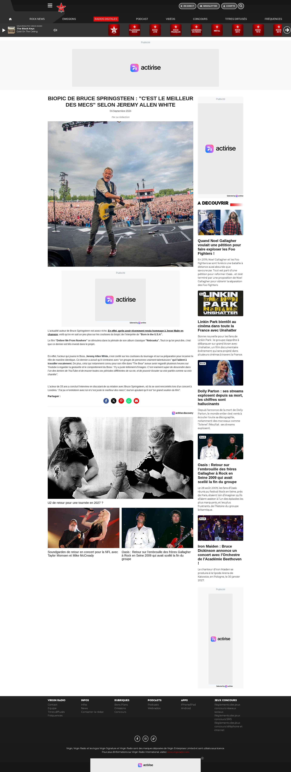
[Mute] (55, 30)
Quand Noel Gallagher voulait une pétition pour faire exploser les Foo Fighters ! (219, 247)
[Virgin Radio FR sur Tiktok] (154, 739)
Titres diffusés (236, 19)
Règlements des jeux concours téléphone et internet (228, 726)
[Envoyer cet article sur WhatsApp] (128, 402)
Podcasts (153, 704)
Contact (52, 704)
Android (186, 708)
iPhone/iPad (188, 704)
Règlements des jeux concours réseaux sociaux (227, 708)
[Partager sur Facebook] (105, 402)
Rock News (37, 19)
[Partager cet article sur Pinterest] (120, 402)
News (84, 708)
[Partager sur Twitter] (112, 402)
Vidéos (170, 19)
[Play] (4, 30)
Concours (200, 19)
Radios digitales (106, 19)
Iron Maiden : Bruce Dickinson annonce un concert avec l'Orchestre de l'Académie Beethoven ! (220, 554)
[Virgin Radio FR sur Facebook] (137, 739)
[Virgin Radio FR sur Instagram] (145, 739)
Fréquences (273, 19)
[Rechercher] (241, 6)
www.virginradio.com (178, 752)
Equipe (52, 708)
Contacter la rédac (92, 712)
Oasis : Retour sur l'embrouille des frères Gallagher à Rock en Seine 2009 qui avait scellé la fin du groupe (217, 473)
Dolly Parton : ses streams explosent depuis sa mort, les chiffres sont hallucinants (220, 397)
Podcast (142, 19)
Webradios (154, 708)
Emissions (69, 19)
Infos (84, 704)
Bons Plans (121, 704)
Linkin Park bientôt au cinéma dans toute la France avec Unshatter (217, 326)
